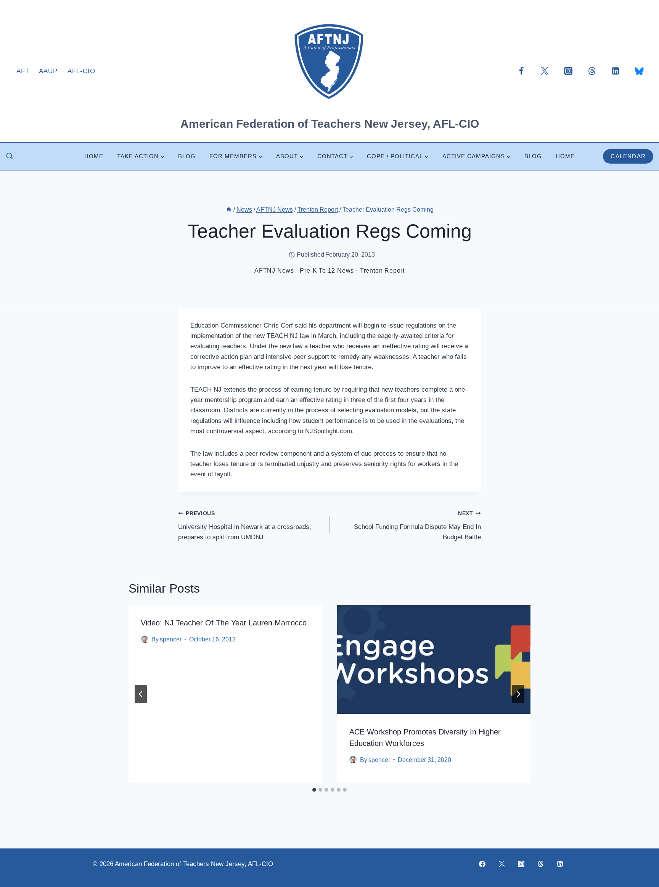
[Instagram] (568, 71)
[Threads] (591, 71)
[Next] (518, 694)
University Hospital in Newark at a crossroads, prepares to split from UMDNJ (244, 526)
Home (93, 156)
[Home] (229, 209)
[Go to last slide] (141, 694)
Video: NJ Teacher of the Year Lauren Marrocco (224, 623)
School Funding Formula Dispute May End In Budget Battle (417, 526)
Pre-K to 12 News (327, 270)
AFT (22, 71)
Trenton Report (382, 270)
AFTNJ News (274, 270)
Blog (187, 156)
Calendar (628, 156)
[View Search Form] (9, 156)
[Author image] (144, 639)
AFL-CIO (81, 71)
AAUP (48, 71)
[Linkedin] (615, 71)
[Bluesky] (639, 71)
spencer (171, 639)
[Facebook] (521, 71)
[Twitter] (544, 71)
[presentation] (433, 659)
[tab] (314, 790)
